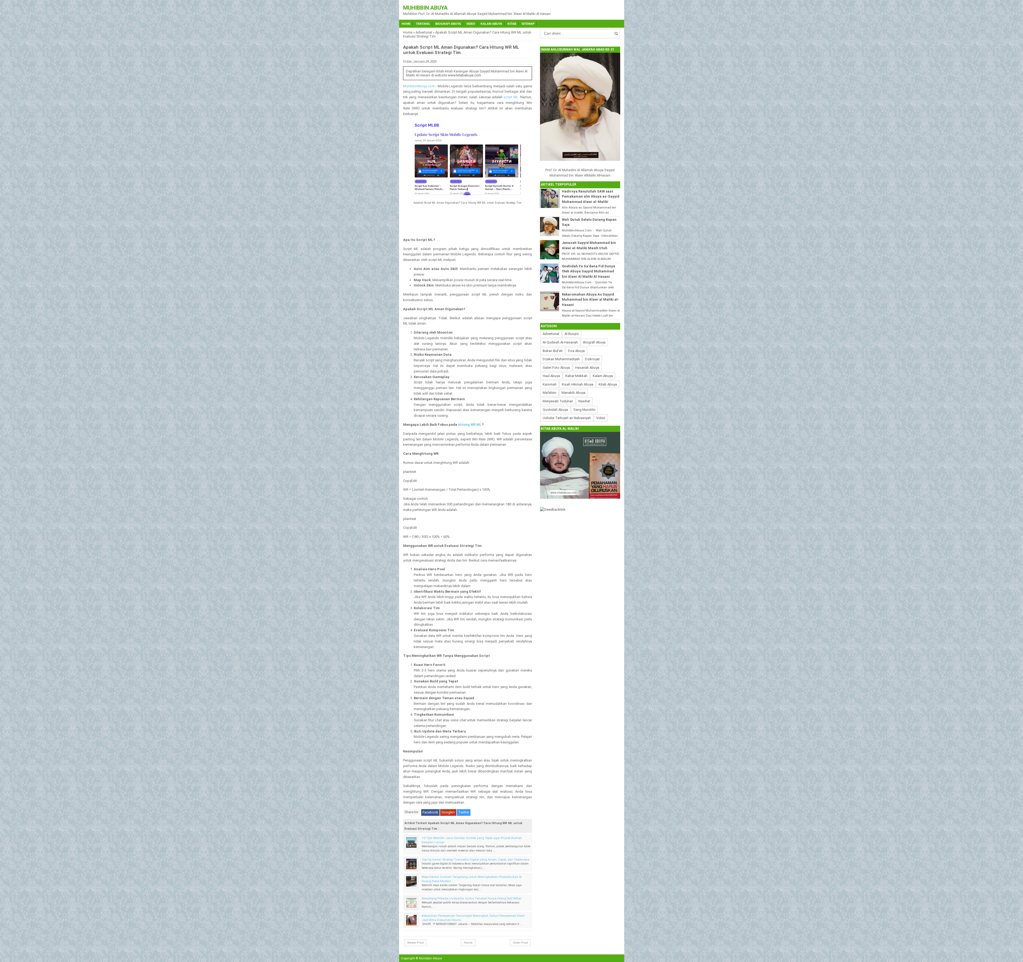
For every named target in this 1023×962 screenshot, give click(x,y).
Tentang (423, 23)
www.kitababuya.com (464, 75)
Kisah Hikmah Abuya (577, 384)
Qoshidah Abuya (555, 410)
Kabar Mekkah (576, 376)
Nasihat (584, 401)
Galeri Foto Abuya (556, 368)
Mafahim (549, 393)
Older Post (520, 942)
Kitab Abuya (608, 384)
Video (470, 23)
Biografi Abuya (448, 23)
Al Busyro (572, 334)
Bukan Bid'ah (553, 351)
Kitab (512, 23)
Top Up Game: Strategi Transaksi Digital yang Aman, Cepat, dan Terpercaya (475, 859)
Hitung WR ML (470, 425)
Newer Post (415, 942)
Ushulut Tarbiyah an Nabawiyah (567, 418)
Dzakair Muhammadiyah (561, 359)
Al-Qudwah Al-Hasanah (560, 342)
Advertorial (424, 32)
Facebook (430, 812)
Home (406, 23)
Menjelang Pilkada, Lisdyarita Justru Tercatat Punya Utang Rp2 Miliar (471, 898)
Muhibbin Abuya (425, 8)
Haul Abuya (551, 376)
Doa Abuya (576, 351)
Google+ (448, 812)
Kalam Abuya (491, 23)
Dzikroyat (592, 359)
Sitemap (528, 23)
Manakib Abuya (573, 393)
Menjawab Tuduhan (558, 401)
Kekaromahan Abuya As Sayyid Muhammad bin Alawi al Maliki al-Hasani (590, 299)
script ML (511, 97)
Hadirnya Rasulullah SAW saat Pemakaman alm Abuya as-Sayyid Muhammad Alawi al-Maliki (590, 196)
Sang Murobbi (584, 410)
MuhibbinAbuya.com (419, 86)
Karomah (550, 384)
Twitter (463, 812)
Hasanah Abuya (587, 368)
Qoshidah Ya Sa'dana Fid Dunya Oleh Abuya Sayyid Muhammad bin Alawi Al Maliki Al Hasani (588, 271)
